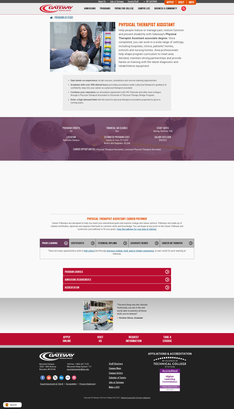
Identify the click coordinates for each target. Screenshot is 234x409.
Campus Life (144, 8)
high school (89, 251)
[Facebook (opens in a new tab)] (42, 377)
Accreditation (72, 287)
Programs (105, 8)
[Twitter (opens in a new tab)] (55, 377)
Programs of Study (64, 17)
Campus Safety (116, 373)
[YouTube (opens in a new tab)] (49, 377)
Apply (170, 2)
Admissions (90, 8)
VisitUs (100, 339)
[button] (12, 404)
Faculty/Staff (133, 1)
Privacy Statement (87, 384)
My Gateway (151, 1)
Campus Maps (115, 368)
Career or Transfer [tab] (172, 243)
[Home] (56, 8)
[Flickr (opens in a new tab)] (68, 377)
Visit (181, 2)
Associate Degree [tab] (139, 243)
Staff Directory (116, 363)
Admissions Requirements (78, 279)
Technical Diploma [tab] (107, 243)
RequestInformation (134, 339)
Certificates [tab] (77, 243)
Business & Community (165, 8)
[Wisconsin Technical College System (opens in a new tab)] (170, 362)
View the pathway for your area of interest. (137, 229)
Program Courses (74, 271)
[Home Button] (51, 17)
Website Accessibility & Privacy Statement (135, 398)
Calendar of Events (117, 377)
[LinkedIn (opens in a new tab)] (61, 377)
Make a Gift (114, 387)
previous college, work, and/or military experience (130, 251)
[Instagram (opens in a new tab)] (74, 377)
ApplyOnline (67, 339)
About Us (102, 1)
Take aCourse (167, 339)
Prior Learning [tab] (49, 243)
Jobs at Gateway (116, 1)
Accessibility (71, 384)
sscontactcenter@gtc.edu (78, 369)
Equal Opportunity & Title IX (51, 384)
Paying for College (124, 8)
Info (191, 2)
